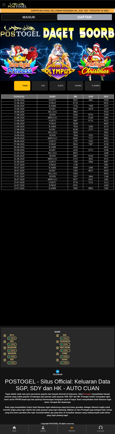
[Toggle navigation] (4, 4)
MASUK (28, 17)
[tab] (22, 86)
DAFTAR (85, 17)
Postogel (87, 394)
